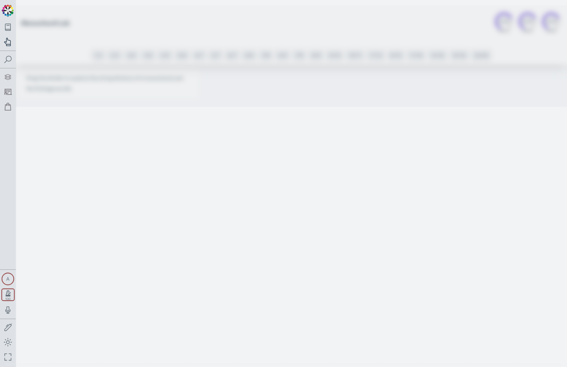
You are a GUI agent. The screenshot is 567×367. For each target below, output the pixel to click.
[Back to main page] (7, 10)
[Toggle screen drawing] (8, 327)
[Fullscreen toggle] (8, 357)
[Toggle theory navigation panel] (8, 27)
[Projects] (8, 77)
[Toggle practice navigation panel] (8, 41)
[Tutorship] (8, 91)
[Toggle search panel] (8, 59)
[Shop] (8, 106)
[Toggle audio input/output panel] (8, 310)
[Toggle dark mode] (8, 342)
